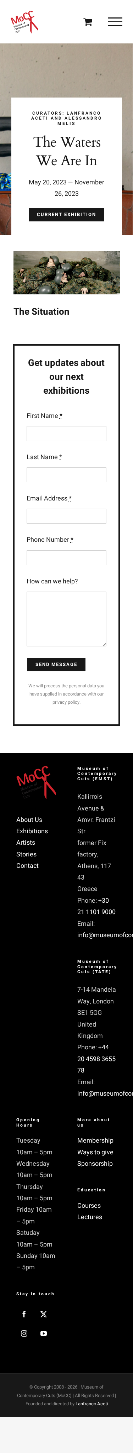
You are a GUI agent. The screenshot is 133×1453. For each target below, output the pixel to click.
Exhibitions (32, 831)
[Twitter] (43, 1314)
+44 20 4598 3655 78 (96, 1059)
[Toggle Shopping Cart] (87, 21)
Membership (95, 1140)
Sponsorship (95, 1164)
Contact (27, 866)
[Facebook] (24, 1314)
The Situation (41, 312)
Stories (26, 854)
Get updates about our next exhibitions (66, 377)
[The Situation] (66, 286)
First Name (44, 416)
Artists (25, 843)
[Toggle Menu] (115, 21)
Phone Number (50, 540)
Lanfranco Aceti (92, 1403)
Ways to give (95, 1152)
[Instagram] (24, 1333)
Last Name (44, 457)
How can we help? (52, 581)
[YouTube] (43, 1333)
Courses (89, 1206)
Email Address (49, 498)
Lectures (89, 1217)
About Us (29, 820)
